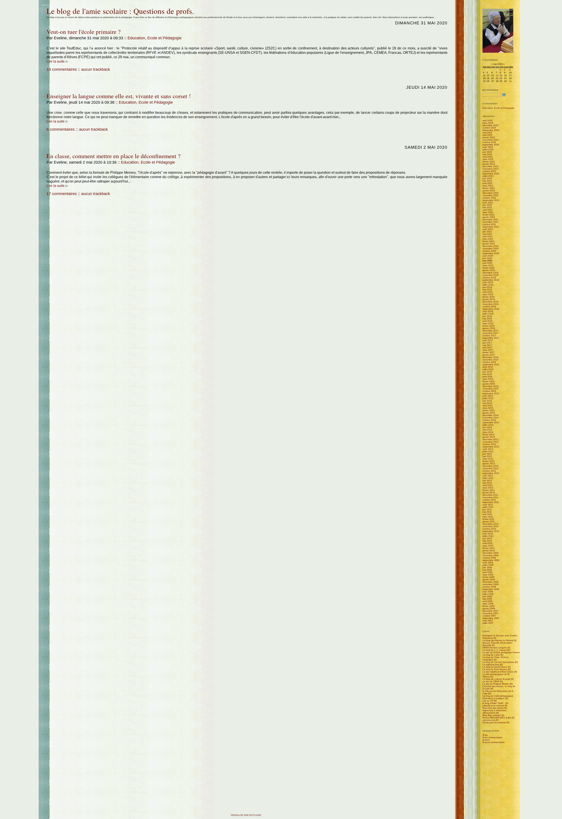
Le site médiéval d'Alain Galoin (498, 672)
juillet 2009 (488, 565)
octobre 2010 (489, 529)
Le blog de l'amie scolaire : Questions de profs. (120, 11)
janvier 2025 (489, 137)
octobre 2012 (489, 471)
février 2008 (489, 606)
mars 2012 (488, 487)
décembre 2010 (491, 524)
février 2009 (489, 577)
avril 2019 (487, 292)
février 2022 (489, 214)
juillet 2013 (488, 451)
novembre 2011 (490, 497)
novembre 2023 (491, 169)
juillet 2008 (488, 594)
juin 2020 (487, 258)
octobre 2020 (489, 251)
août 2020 (488, 256)
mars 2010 (488, 545)
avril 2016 (487, 376)
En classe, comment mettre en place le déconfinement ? (113, 156)
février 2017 (489, 352)
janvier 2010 (489, 550)
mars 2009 (488, 574)
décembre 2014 (491, 415)
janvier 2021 (489, 243)
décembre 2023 (491, 166)
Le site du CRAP (491, 681)
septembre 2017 (491, 338)
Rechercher (490, 90)
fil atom (486, 740)
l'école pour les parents (494, 722)
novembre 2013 (491, 442)
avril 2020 (487, 263)
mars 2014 (488, 432)
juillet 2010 (488, 536)
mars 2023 (488, 185)
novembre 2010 (491, 526)
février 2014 (489, 434)
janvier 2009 (489, 579)
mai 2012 (487, 483)
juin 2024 (487, 152)
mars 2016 (488, 379)
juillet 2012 (488, 478)
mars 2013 (488, 458)
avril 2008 (487, 601)
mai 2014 (487, 429)
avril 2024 (487, 156)
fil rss (485, 735)
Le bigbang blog (491, 664)
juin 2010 (487, 538)
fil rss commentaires (492, 737)
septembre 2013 (491, 446)
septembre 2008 (491, 589)
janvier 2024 (489, 164)
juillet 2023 (488, 176)
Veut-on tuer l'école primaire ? (84, 31)
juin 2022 (487, 205)
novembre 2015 (491, 388)
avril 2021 (487, 236)
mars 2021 (488, 239)
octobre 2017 (489, 335)
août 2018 (488, 311)
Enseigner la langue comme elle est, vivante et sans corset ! (119, 96)
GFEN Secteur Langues (495, 647)
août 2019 (488, 282)
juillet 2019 (488, 285)
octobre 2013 (489, 444)
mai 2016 (487, 374)
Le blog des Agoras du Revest (498, 640)
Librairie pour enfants (493, 705)
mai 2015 (487, 403)
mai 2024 (487, 154)
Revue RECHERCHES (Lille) (497, 717)
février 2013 (489, 461)
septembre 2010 (491, 531)
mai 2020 (487, 260)
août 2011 (488, 504)
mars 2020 (488, 265)
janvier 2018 (489, 328)
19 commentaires (62, 69)
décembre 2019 (491, 272)
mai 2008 (487, 599)
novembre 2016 (491, 359)
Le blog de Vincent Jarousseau (498, 662)
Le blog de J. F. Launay (495, 650)
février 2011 (488, 519)
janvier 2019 (489, 299)
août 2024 (488, 147)
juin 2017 (487, 343)
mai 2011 (487, 512)
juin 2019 (487, 287)
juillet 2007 (488, 623)
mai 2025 (487, 132)
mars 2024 (488, 159)
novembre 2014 (491, 417)
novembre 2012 (491, 468)
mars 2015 (488, 408)
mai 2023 (487, 181)
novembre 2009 (491, 555)
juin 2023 (487, 178)
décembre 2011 (490, 495)
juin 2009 (487, 567)
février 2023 (489, 188)
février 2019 (489, 297)
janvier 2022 (489, 217)
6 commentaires (61, 129)
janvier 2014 (489, 437)
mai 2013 (487, 456)
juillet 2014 (488, 425)
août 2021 (488, 229)
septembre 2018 (491, 309)
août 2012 (488, 475)
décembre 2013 (491, 439)
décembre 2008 (491, 582)
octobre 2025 (489, 128)
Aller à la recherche (66, 5)
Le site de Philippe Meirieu (496, 684)
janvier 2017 (489, 355)
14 (497, 75)
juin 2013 (487, 454)
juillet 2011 (488, 507)
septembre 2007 (491, 618)
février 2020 (489, 268)
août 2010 (488, 533)
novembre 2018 (491, 304)
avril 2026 (487, 120)
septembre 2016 (491, 364)
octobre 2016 (489, 362)
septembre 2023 (491, 173)
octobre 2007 (489, 616)
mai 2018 (487, 318)
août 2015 (488, 396)
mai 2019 (487, 289)
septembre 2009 (491, 560)
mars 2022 (488, 212)
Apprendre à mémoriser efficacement (494, 711)
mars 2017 (488, 350)
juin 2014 (487, 427)
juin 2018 (487, 316)
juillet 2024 (488, 149)
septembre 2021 (491, 227)
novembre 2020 (491, 248)
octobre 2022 (489, 198)
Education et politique (494, 698)
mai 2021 (487, 234)
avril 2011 (487, 514)
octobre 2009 (489, 558)
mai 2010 (487, 541)
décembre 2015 (491, 386)
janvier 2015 (489, 413)
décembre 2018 (491, 301)
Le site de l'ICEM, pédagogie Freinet (501, 652)
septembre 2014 (491, 422)
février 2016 (489, 381)
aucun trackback (95, 69)
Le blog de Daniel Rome (495, 667)
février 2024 (489, 161)
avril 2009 (487, 572)
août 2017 (488, 340)
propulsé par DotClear (246, 815)
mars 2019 (488, 294)
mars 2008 (488, 603)
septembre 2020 (491, 253)
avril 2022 (487, 210)
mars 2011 (488, 516)
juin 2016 (487, 372)
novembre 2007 (491, 613)
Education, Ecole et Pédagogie (155, 38)
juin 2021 (487, 231)
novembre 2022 (491, 195)
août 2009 (488, 562)
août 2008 (488, 591)
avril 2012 (487, 485)
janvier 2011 (489, 521)
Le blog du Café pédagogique (498, 696)
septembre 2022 (491, 200)
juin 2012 (487, 480)
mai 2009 (487, 570)
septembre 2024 (491, 144)
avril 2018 (487, 321)
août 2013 (488, 449)
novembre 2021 (491, 222)
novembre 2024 (491, 140)
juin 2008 (487, 596)
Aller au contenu (46, 5)
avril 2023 (487, 183)
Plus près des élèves (493, 708)
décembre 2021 (491, 219)
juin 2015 (487, 401)
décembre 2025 (491, 125)
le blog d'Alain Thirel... (494, 703)
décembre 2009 (491, 553)
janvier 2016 (489, 384)
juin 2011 (487, 509)
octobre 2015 (489, 391)
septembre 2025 (491, 130)
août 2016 (488, 367)
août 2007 (488, 620)
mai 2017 (487, 345)
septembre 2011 (491, 502)
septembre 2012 (491, 473)
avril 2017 (487, 347)
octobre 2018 (489, 306)
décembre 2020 (491, 246)
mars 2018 (488, 323)
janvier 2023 (489, 190)
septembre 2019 (491, 280)
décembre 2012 (491, 466)
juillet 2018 (488, 314)
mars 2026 (488, 123)
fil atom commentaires (493, 742)
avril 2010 (487, 543)
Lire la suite (56, 61)
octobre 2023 (489, 171)
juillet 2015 (488, 398)
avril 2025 (487, 135)
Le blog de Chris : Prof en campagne (496, 658)
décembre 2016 (491, 357)
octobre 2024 (489, 142)
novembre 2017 (491, 333)
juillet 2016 (488, 369)
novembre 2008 (491, 584)
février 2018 (489, 326)
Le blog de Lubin (491, 655)
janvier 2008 (489, 608)
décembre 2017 (491, 330)
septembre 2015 (491, 393)
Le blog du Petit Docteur (495, 669)
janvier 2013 (489, 463)
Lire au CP (488, 701)
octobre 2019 (489, 277)
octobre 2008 (489, 587)
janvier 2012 (489, 492)
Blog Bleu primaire (492, 715)
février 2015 (489, 410)
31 (510, 81)
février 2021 (489, 241)
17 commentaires (62, 194)
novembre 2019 (491, 275)
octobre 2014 (489, 420)
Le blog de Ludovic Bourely (496, 679)
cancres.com (489, 720)
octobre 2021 (489, 224)
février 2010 (489, 548)
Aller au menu (56, 5)
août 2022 (488, 202)
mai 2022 (487, 207)
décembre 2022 (491, 193)
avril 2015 (487, 405)
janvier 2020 (489, 270)
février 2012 (489, 490)
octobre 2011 (489, 500)
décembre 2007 (491, 611)
